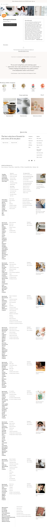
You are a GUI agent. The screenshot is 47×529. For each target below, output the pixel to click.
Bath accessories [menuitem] (12, 222)
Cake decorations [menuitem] (12, 264)
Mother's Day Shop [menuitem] (13, 174)
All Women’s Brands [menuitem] (4, 306)
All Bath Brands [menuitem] (12, 230)
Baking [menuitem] (3, 265)
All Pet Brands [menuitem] (5, 466)
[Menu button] (1, 4)
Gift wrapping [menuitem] (5, 399)
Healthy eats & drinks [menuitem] (27, 178)
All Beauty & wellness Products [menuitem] (4, 357)
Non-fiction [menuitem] (4, 514)
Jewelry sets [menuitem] (4, 373)
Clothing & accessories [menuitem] (13, 463)
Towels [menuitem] (10, 228)
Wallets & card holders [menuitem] (13, 313)
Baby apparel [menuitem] (5, 446)
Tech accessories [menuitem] (12, 310)
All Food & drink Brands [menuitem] (4, 287)
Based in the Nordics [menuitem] (27, 191)
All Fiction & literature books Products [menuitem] (24, 516)
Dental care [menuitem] (11, 428)
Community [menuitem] (4, 177)
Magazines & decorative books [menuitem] (8, 517)
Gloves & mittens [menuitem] (12, 300)
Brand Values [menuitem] (5, 178)
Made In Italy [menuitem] (25, 192)
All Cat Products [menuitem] (12, 480)
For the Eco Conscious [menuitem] (14, 189)
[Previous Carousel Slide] (6, 66)
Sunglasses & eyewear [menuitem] (13, 308)
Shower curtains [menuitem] (12, 227)
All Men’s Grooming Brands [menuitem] (14, 492)
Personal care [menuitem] (5, 344)
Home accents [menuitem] (12, 208)
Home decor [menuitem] (4, 199)
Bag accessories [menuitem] (12, 318)
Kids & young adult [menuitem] (6, 515)
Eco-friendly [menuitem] (4, 510)
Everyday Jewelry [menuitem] (13, 194)
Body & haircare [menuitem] (12, 426)
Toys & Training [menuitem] (12, 475)
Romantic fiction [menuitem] (20, 511)
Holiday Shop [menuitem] (12, 184)
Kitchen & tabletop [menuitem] (26, 202)
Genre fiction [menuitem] (19, 508)
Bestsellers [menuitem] (4, 508)
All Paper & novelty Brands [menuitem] (4, 412)
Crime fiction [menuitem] (19, 509)
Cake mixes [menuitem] (11, 265)
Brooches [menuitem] (4, 367)
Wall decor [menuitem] (25, 206)
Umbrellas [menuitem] (11, 316)
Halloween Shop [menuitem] (13, 179)
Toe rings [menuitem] (11, 370)
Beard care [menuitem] (11, 484)
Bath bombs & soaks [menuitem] (13, 327)
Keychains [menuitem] (11, 305)
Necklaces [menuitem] (4, 379)
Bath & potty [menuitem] (11, 424)
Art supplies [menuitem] (11, 391)
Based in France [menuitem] (26, 187)
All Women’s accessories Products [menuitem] (16, 323)
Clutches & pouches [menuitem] (13, 299)
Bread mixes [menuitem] (11, 262)
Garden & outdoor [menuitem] (12, 206)
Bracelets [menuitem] (4, 366)
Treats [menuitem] (10, 476)
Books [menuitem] (3, 214)
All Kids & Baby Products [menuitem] (4, 454)
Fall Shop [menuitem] (12, 181)
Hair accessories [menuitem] (12, 302)
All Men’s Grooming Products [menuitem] (15, 493)
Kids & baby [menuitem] (4, 210)
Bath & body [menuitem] (4, 330)
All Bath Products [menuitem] (12, 232)
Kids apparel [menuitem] (4, 448)
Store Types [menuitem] (4, 181)
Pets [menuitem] (3, 212)
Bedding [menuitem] (11, 203)
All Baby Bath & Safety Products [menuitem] (15, 434)
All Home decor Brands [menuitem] (5, 254)
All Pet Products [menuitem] (4, 468)
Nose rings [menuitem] (11, 368)
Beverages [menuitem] (4, 267)
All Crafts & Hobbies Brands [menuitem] (14, 397)
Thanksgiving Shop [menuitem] (13, 182)
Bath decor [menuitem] (11, 224)
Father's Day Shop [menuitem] (13, 176)
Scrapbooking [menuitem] (12, 395)
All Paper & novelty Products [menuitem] (4, 416)
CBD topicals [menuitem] (4, 349)
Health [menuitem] (10, 473)
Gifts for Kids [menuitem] (12, 192)
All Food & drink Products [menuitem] (4, 291)
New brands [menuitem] (11, 198)
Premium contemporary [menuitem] (27, 174)
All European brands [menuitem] (27, 184)
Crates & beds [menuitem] (12, 468)
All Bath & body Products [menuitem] (14, 338)
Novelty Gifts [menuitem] (12, 187)
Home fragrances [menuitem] (26, 198)
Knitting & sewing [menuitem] (12, 394)
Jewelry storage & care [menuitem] (4, 376)
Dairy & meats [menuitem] (5, 278)
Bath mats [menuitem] (11, 225)
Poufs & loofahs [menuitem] (12, 332)
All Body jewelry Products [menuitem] (14, 373)
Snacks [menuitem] (3, 282)
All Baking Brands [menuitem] (12, 277)
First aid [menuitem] (11, 429)
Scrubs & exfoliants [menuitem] (13, 333)
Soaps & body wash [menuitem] (13, 335)
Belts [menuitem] (10, 297)
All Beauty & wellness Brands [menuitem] (4, 353)
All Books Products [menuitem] (6, 521)
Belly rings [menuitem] (11, 363)
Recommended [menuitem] (5, 179)
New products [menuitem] (12, 200)
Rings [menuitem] (3, 380)
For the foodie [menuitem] (25, 179)
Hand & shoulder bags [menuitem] (13, 320)
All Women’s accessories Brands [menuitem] (15, 321)
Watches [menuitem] (11, 315)
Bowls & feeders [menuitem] (12, 459)
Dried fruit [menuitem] (11, 270)
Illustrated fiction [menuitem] (20, 513)
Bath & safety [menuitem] (5, 427)
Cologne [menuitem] (11, 487)
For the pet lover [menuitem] (13, 190)
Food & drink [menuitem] (4, 201)
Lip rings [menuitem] (11, 366)
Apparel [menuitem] (3, 304)
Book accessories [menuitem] (5, 518)
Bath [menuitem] (10, 202)
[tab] (5, 44)
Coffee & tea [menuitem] (4, 272)
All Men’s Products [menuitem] (4, 499)
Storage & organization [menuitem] (27, 203)
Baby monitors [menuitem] (12, 423)
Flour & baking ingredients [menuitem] (14, 272)
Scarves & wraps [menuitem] (12, 307)
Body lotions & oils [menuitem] (13, 328)
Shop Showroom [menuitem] (4, 299)
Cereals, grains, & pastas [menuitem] (4, 270)
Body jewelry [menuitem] (4, 365)
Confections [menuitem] (4, 276)
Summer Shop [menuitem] (12, 177)
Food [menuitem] (10, 470)
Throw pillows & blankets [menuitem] (27, 205)
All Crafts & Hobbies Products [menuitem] (15, 399)
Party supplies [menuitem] (5, 403)
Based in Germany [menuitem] (26, 189)
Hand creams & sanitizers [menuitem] (14, 330)
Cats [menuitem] (3, 462)
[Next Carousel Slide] (40, 66)
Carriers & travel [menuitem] (12, 460)
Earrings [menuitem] (3, 372)
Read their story (39, 39)
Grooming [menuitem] (4, 489)
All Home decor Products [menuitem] (4, 257)
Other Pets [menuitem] (4, 465)
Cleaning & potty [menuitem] (12, 462)
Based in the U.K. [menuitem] (26, 186)
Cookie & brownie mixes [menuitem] (14, 267)
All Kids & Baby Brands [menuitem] (4, 450)
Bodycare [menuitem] (11, 485)
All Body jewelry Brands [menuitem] (13, 371)
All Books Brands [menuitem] (5, 520)
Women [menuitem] (3, 202)
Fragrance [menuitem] (4, 334)
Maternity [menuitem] (4, 431)
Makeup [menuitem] (3, 340)
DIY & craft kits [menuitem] (12, 392)
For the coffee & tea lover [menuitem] (28, 181)
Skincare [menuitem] (4, 345)
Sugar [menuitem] (10, 273)
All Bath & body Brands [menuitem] (13, 337)
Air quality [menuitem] (11, 421)
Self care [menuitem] (11, 195)
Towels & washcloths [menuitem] (13, 431)
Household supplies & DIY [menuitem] (28, 200)
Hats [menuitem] (10, 303)
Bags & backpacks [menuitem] (13, 295)
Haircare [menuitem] (4, 338)
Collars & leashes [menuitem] (12, 465)
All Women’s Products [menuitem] (4, 309)
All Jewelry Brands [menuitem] (4, 384)
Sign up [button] (33, 1)
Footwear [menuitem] (4, 303)
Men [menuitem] (3, 213)
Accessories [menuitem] (4, 301)
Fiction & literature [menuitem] (6, 513)
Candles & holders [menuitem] (13, 205)
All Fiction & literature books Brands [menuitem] (23, 514)
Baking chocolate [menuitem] (12, 269)
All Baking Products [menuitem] (13, 278)
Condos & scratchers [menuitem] (13, 467)
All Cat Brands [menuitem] (12, 478)
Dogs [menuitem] (3, 463)
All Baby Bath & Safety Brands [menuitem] (15, 432)
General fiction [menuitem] (19, 506)
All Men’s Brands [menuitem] (4, 496)
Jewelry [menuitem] (3, 206)
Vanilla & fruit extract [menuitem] (13, 275)
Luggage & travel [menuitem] (12, 312)
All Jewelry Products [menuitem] (4, 386)
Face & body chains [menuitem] (13, 365)
